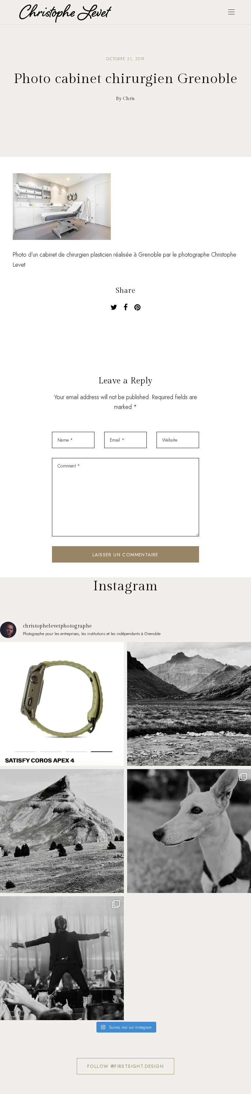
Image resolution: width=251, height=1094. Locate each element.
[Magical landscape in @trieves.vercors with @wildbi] (62, 831)
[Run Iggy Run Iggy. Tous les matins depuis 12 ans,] (189, 831)
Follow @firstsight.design (125, 1066)
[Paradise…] (189, 704)
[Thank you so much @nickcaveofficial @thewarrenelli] (62, 958)
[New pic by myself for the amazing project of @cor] (62, 704)
